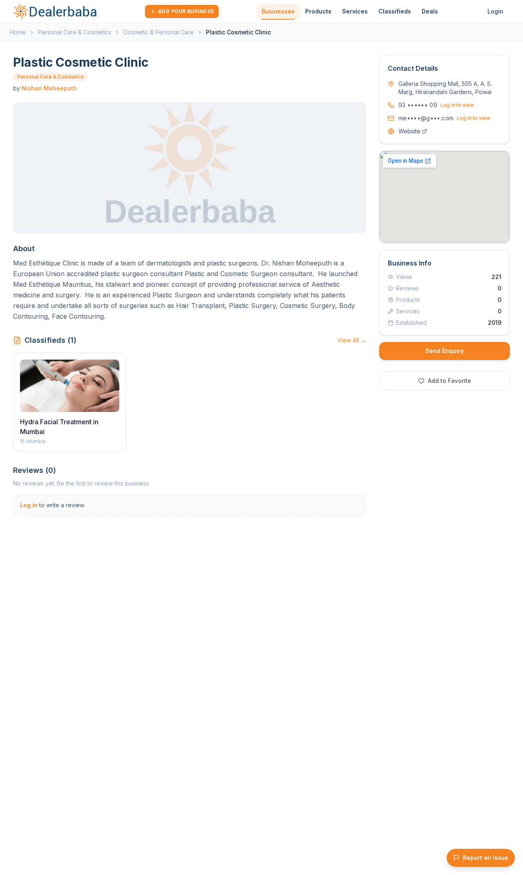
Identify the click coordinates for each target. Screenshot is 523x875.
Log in (29, 505)
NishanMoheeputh (49, 88)
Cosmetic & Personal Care (158, 32)
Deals (430, 11)
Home (18, 32)
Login (495, 11)
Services (355, 11)
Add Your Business (186, 11)
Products (318, 11)
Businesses (278, 11)
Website (409, 131)
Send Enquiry (444, 350)
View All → (351, 340)
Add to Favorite (449, 380)
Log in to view (457, 105)
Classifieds (394, 11)
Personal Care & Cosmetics (74, 32)
